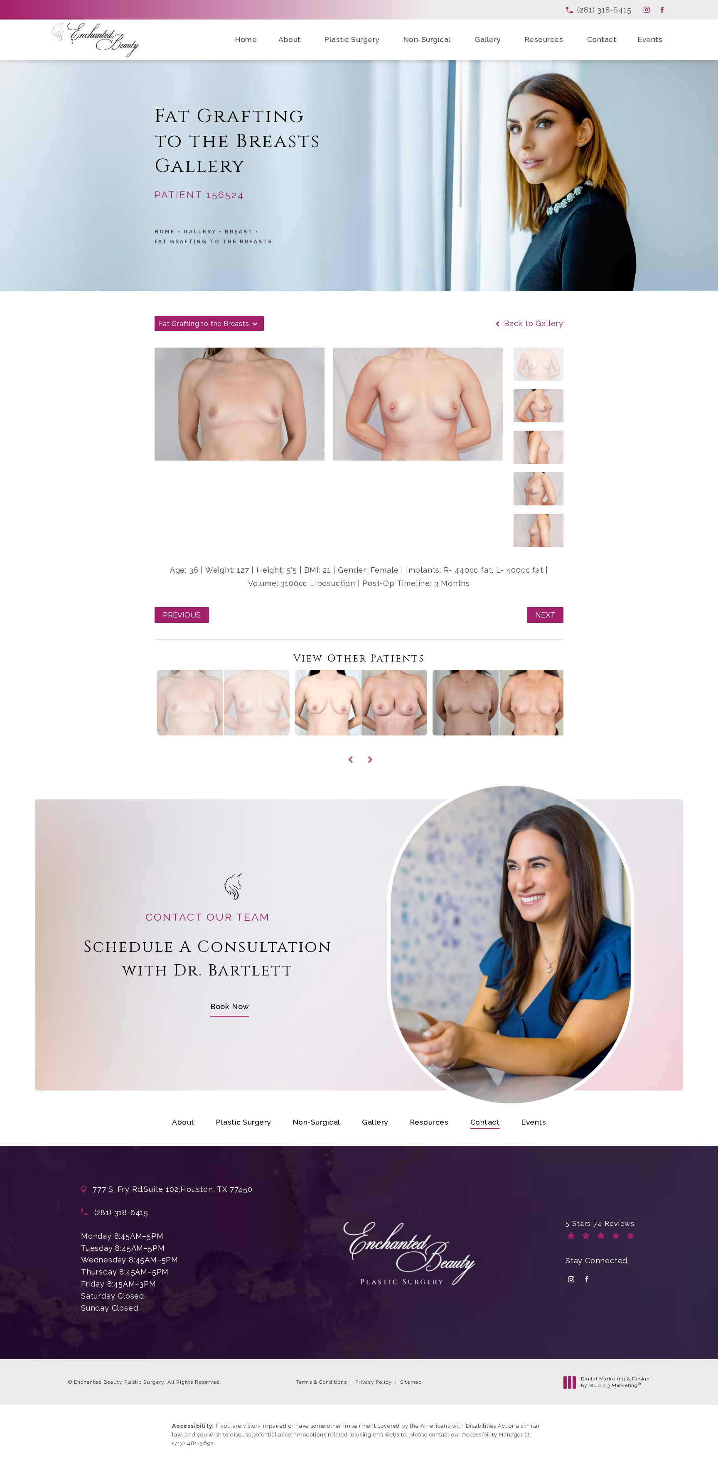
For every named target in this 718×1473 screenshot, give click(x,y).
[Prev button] (349, 750)
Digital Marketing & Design (615, 1382)
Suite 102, (162, 1189)
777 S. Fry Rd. (118, 1189)
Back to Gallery (532, 323)
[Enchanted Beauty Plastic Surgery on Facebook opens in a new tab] (662, 9)
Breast (239, 232)
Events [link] (650, 39)
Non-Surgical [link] (427, 39)
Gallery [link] (488, 39)
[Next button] (369, 750)
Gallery (200, 232)
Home (165, 232)
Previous (182, 614)
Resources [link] (544, 39)
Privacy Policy (373, 1382)
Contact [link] (602, 39)
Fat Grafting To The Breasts (214, 242)
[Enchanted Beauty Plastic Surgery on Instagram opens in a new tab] (646, 9)
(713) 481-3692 (193, 1443)
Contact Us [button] (686, 1456)
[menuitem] (646, 9)
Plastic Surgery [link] (352, 39)
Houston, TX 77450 (216, 1189)
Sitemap (411, 1382)
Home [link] (246, 39)
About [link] (289, 39)
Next (545, 614)
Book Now (229, 1006)
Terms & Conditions (321, 1382)
